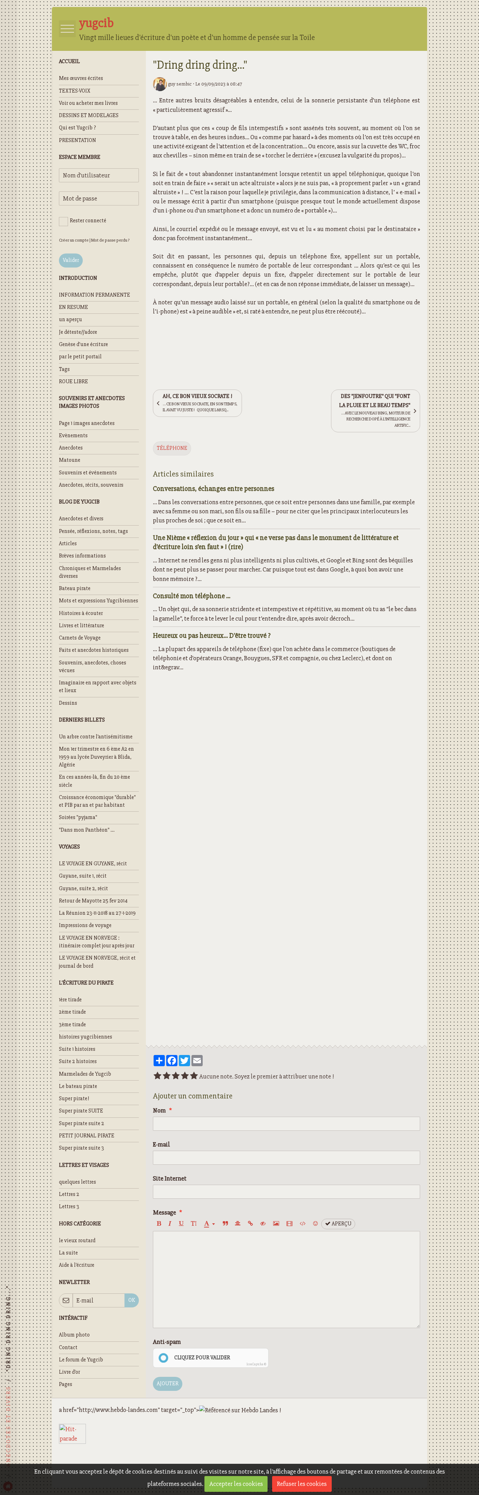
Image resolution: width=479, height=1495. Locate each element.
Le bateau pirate (78, 1086)
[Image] (276, 1224)
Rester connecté (88, 220)
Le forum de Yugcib (81, 1360)
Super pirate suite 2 (81, 1123)
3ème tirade (72, 1024)
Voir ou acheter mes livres (88, 103)
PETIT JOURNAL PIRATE (86, 1135)
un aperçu (70, 319)
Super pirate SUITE (81, 1111)
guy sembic (179, 84)
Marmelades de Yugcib (85, 1074)
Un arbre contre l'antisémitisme (96, 736)
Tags (64, 369)
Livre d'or (69, 1372)
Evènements (73, 435)
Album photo (74, 1335)
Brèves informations (82, 556)
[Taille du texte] (193, 1224)
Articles (68, 543)
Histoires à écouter (81, 613)
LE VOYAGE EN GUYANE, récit (93, 863)
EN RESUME (73, 307)
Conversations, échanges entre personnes (213, 488)
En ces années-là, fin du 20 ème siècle (94, 781)
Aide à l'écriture (76, 1265)
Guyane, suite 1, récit (83, 876)
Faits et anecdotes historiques (94, 650)
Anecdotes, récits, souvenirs (91, 485)
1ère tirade (70, 999)
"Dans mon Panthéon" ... (87, 830)
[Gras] (159, 1224)
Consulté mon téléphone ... (191, 595)
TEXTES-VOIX (74, 91)
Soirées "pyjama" (78, 817)
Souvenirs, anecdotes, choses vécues (92, 666)
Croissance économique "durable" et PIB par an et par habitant (97, 801)
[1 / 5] (157, 1076)
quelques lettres (77, 1182)
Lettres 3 (69, 1206)
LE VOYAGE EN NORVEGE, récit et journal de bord (97, 962)
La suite (68, 1253)
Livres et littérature (81, 625)
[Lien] (250, 1224)
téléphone (172, 448)
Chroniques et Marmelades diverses (90, 572)
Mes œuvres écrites (81, 78)
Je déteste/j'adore (78, 332)
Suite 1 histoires (77, 1049)
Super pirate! (74, 1098)
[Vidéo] (289, 1224)
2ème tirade (72, 1012)
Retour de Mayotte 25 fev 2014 (93, 901)
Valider (71, 260)
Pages (65, 1384)
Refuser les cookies (302, 1484)
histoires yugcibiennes (85, 1037)
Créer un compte (74, 240)
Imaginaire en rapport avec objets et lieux (97, 686)
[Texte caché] (263, 1224)
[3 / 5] (176, 1076)
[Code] (303, 1224)
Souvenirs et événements (88, 472)
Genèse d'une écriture (83, 344)
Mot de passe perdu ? (110, 240)
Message (164, 1212)
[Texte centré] (237, 1224)
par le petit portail (80, 356)
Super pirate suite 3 (81, 1148)
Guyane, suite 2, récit (83, 888)
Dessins (68, 703)
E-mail (161, 1144)
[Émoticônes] (315, 1224)
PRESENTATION (77, 140)
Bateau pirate (74, 588)
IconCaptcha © (256, 1364)
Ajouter (167, 1383)
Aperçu (341, 1223)
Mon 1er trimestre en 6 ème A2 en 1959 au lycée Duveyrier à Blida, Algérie (96, 757)
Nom (159, 1110)
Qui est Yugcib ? (77, 127)
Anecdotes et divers (81, 518)
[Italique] (169, 1224)
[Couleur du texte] (209, 1224)
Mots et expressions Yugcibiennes (98, 600)
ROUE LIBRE (73, 381)
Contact (68, 1347)
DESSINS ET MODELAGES (89, 115)
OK (131, 1300)
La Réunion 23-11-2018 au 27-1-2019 (97, 913)
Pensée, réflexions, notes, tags (93, 531)
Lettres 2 (69, 1194)
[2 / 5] (166, 1076)
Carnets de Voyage (80, 638)
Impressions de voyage (85, 925)
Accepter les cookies (236, 1484)
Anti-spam (167, 1342)
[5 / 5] (194, 1076)
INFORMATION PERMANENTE (94, 295)
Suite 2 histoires (78, 1061)
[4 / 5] (185, 1076)
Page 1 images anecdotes (87, 423)
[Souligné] (181, 1224)
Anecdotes (71, 448)
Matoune (69, 460)
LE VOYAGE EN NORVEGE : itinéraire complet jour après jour (96, 942)
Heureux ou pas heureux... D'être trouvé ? (212, 635)
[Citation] (225, 1224)
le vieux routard (77, 1240)
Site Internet (170, 1178)
